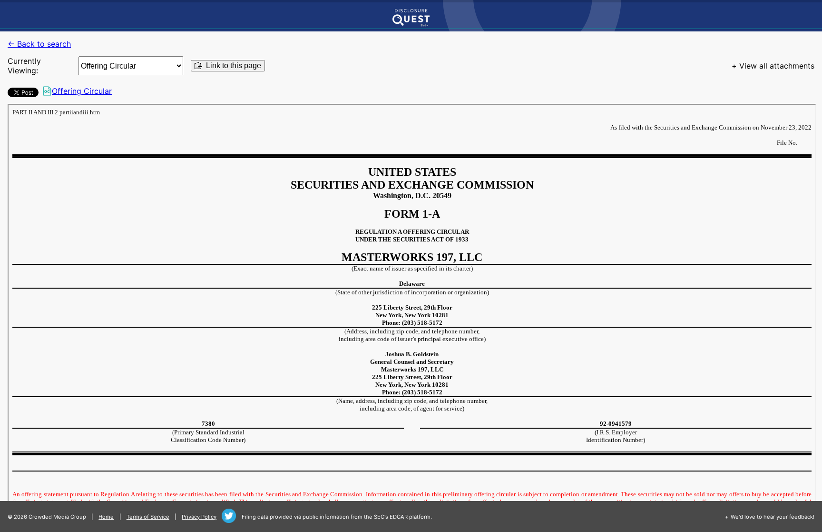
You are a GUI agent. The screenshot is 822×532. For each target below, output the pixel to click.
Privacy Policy (199, 516)
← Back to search (39, 44)
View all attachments (776, 65)
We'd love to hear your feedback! (772, 516)
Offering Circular (82, 91)
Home (106, 516)
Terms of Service (148, 516)
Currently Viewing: (24, 65)
